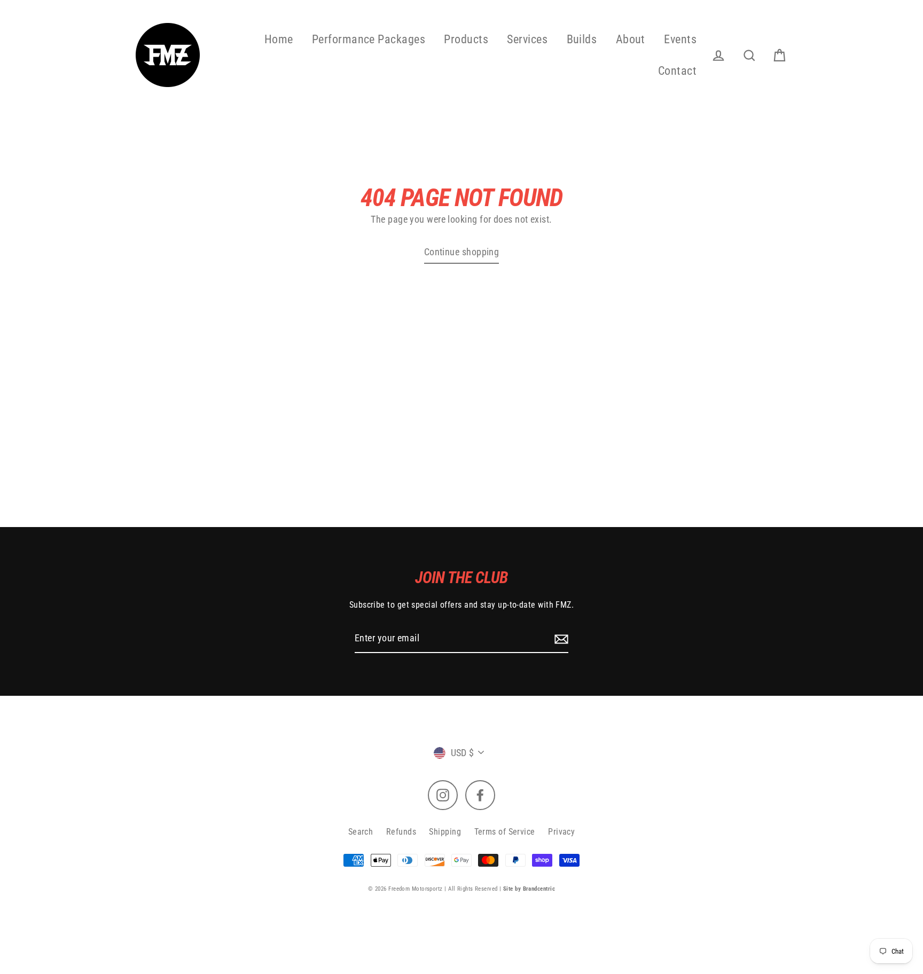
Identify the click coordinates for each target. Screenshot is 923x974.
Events (680, 39)
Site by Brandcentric (529, 888)
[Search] (749, 55)
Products (466, 39)
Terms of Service (504, 832)
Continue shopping (461, 251)
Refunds (401, 832)
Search (360, 832)
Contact (677, 70)
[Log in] (718, 55)
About (630, 39)
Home (278, 39)
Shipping (445, 832)
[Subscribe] (559, 638)
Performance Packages (368, 39)
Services (527, 39)
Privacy (561, 832)
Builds (582, 39)
